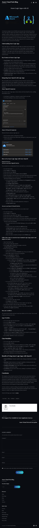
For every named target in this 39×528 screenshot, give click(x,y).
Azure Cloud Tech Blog (10, 2)
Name (3, 452)
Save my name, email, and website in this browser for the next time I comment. (18, 468)
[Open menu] (31, 2)
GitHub (17, 392)
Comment (4, 438)
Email (3, 457)
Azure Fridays (4, 398)
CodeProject (12, 398)
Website (3, 462)
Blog (8, 398)
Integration (17, 398)
